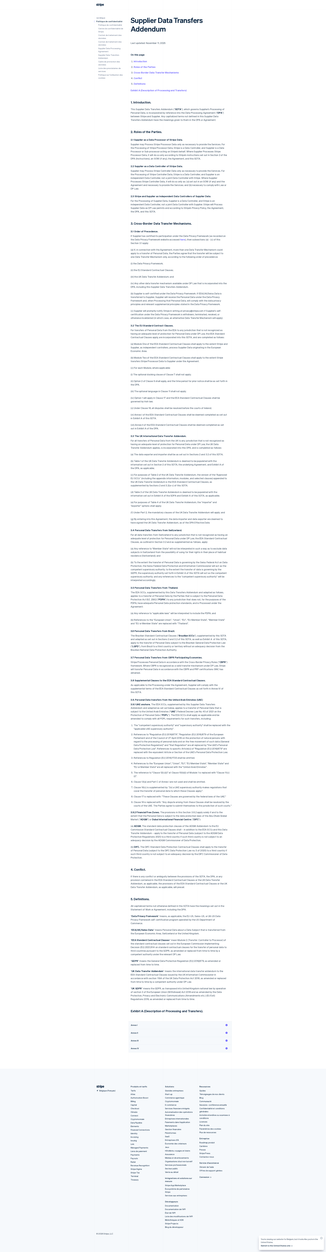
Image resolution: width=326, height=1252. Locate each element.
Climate (134, 1112)
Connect (134, 1115)
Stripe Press (204, 1153)
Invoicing (134, 1137)
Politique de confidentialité (110, 25)
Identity (134, 1133)
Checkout (135, 1108)
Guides (202, 1090)
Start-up (169, 1094)
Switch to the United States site (275, 1245)
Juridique (100, 18)
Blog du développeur (174, 1227)
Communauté (205, 1101)
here (182, 239)
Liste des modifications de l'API (179, 1216)
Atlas (133, 1094)
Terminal (134, 1176)
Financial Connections (140, 1130)
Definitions (140, 83)
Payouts (134, 1158)
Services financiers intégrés (177, 1108)
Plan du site (204, 1125)
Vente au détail (171, 1172)
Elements (135, 1126)
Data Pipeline (136, 1122)
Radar (133, 1162)
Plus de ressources (207, 1132)
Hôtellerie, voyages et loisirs (177, 1150)
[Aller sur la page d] (99, 1086)
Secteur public (171, 1168)
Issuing (134, 1140)
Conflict (138, 78)
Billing (133, 1101)
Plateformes (170, 1133)
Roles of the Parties (144, 66)
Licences (203, 1121)
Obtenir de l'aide (206, 1167)
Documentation (172, 1205)
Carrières (203, 1146)
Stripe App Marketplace (175, 1185)
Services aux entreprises (176, 1195)
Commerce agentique (174, 1097)
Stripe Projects (171, 1223)
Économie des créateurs (176, 1143)
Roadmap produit (207, 1142)
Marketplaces (171, 1125)
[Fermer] (321, 1239)
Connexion (204, 1177)
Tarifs (133, 1090)
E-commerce (170, 1105)
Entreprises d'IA (172, 1140)
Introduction (140, 61)
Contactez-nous (206, 1157)
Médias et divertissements (177, 1158)
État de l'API (170, 1213)
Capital (134, 1105)
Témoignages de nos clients (211, 1094)
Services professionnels (176, 1165)
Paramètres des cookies (210, 1129)
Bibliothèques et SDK (174, 1220)
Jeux (167, 1147)
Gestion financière (173, 1129)
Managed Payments (139, 1147)
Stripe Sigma (136, 1169)
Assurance (169, 1154)
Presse (202, 1149)
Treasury (135, 1179)
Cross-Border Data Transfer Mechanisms (156, 72)
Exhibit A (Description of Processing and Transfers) (159, 90)
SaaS (167, 1136)
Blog (201, 1097)
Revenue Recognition (140, 1165)
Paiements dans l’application (177, 1122)
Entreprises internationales (177, 1118)
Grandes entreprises (174, 1090)
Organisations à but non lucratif (178, 1161)
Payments (135, 1154)
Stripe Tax (135, 1172)
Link (132, 1144)
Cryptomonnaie (137, 1119)
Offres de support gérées (210, 1170)
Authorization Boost (139, 1097)
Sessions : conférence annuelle (213, 1105)
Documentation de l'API (175, 1209)
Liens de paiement (139, 1151)
